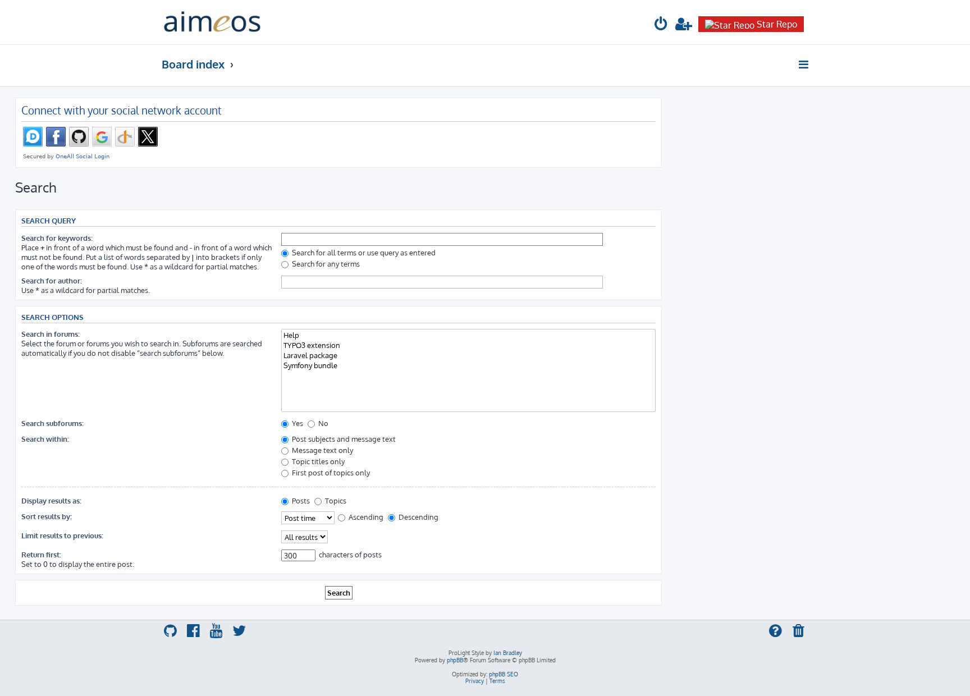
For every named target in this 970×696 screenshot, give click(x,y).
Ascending (365, 516)
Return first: (41, 554)
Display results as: (51, 500)
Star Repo (777, 24)
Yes (296, 423)
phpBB (455, 660)
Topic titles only (317, 461)
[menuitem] (661, 25)
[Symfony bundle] (468, 365)
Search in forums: (50, 333)
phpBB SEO (503, 674)
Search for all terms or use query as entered (363, 252)
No (322, 423)
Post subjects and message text (343, 438)
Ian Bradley (507, 652)
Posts (300, 500)
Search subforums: (52, 423)
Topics (334, 500)
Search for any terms (325, 263)
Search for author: (51, 280)
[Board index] (212, 22)
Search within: (45, 438)
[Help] (468, 335)
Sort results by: (46, 516)
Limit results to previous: (62, 535)
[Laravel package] (468, 355)
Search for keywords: (57, 237)
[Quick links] (804, 64)
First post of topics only (330, 472)
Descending (417, 516)
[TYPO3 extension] (468, 345)
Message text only (321, 450)
